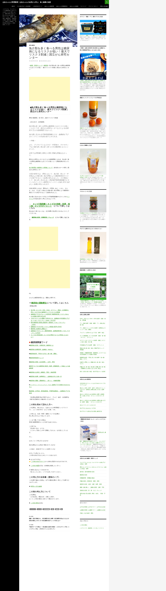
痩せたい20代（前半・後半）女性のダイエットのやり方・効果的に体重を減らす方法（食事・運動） (92, 389)
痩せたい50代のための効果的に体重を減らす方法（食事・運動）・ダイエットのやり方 (92, 401)
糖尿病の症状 (83, 475)
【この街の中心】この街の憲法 (23, 6)
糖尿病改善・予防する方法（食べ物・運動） (44, 353)
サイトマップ (83, 6)
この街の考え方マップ (37, 6)
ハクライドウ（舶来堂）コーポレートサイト (92, 528)
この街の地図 (35, 465)
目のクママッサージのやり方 (88, 405)
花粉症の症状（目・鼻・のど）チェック (91, 490)
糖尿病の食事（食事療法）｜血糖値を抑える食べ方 (46, 376)
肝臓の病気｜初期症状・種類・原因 (89, 481)
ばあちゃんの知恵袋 (74, 6)
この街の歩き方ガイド (38, 461)
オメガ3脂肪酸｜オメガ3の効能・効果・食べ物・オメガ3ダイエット (49, 205)
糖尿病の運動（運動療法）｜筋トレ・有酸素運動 (45, 380)
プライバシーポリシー (93, 6)
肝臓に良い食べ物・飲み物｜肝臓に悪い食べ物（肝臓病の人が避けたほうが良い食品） (92, 367)
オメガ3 (39, 509)
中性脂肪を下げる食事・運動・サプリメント (92, 345)
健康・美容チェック (36, 65)
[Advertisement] (49, 89)
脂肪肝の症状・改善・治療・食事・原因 (91, 484)
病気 (30, 45)
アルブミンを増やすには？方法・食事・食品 (92, 332)
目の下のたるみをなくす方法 (88, 408)
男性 (53, 509)
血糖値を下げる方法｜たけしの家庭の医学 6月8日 (46, 326)
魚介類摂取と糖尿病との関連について (41, 167)
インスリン (33, 509)
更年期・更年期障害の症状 (87, 471)
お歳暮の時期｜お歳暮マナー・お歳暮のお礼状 (92, 510)
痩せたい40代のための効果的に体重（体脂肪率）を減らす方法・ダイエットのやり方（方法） (92, 395)
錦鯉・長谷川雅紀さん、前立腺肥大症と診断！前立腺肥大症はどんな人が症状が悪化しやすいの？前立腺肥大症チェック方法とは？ (49, 518)
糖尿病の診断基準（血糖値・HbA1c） (41, 349)
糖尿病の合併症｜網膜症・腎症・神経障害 (43, 372)
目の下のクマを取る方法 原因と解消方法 (91, 411)
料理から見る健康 (104, 6)
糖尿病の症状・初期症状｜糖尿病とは (41, 345)
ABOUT (13, 6)
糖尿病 (33, 45)
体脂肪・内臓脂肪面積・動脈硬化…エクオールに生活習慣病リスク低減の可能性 (93, 353)
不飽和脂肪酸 (46, 509)
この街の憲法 (35, 503)
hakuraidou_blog (45, 61)
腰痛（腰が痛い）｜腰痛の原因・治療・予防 (92, 487)
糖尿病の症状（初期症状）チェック (43, 217)
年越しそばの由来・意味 (86, 513)
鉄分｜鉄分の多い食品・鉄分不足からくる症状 (92, 371)
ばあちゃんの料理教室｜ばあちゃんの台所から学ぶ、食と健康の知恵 (27, 2)
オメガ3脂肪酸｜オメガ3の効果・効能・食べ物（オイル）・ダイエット (92, 336)
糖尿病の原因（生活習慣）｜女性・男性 (42, 362)
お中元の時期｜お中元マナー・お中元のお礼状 (92, 507)
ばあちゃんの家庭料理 (49, 6)
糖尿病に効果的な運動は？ (39, 329)
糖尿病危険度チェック (37, 358)
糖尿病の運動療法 (39, 303)
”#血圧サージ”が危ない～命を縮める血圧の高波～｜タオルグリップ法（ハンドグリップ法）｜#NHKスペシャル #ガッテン (49, 527)
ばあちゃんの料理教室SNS (61, 6)
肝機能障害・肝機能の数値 (87, 478)
